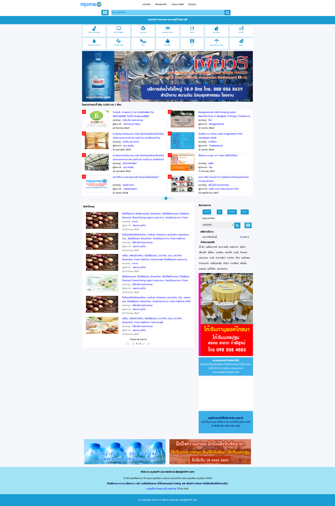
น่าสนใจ (207, 212)
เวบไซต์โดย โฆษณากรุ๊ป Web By (161, 489)
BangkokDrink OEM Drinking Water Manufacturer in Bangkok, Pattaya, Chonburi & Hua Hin (224, 116)
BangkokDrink (216, 124)
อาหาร (192, 33)
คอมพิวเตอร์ (128, 185)
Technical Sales (131, 124)
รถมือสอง (245, 258)
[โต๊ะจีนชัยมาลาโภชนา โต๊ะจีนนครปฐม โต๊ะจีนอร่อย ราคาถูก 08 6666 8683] (210, 451)
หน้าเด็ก (228, 252)
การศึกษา (212, 142)
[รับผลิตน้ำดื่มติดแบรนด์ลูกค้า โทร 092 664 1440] (125, 451)
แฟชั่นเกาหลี (211, 247)
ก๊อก (238, 258)
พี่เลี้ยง (211, 252)
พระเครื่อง (216, 33)
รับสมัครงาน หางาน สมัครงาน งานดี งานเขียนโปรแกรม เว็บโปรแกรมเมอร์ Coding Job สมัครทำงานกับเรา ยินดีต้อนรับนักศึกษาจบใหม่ (167, 483)
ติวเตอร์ (243, 252)
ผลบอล (202, 269)
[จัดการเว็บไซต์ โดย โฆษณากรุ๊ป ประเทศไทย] (183, 489)
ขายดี (236, 252)
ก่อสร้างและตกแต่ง (94, 45)
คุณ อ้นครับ (128, 146)
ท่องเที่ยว (143, 33)
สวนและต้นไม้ (118, 45)
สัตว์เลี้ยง (167, 45)
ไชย (210, 167)
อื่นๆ (210, 120)
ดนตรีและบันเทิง (167, 33)
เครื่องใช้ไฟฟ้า (119, 33)
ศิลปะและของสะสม (216, 45)
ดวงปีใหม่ (234, 263)
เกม (192, 45)
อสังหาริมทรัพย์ (94, 33)
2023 (242, 247)
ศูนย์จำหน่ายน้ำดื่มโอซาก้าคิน (221, 418)
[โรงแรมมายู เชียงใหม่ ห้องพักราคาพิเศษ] (174, 76)
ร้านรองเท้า (204, 263)
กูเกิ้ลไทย (211, 269)
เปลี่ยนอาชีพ (216, 263)
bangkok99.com (188, 500)
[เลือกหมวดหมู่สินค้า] (104, 12)
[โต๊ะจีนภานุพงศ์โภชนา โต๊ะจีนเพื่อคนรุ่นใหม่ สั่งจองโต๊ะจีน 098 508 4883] (227, 314)
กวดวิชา (230, 258)
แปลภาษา (234, 247)
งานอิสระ (220, 252)
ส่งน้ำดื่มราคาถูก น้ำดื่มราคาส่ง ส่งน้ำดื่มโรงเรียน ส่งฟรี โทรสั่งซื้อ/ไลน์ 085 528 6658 (225, 422)
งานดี (211, 258)
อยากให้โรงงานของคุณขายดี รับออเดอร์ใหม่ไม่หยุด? (136, 177)
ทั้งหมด (244, 212)
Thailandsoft (130, 189)
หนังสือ (241, 33)
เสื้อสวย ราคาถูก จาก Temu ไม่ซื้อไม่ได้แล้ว (218, 155)
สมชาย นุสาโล (139, 225)
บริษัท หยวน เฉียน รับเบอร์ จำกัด (224, 189)
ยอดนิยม (232, 212)
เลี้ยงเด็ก (203, 252)
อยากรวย (203, 258)
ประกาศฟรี (223, 247)
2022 (226, 263)
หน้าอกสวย (222, 269)
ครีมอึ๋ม (243, 263)
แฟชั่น (241, 45)
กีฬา (143, 45)
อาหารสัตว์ (220, 258)
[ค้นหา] (227, 12)
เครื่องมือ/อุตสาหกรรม (132, 120)
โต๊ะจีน (202, 247)
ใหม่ (219, 212)
